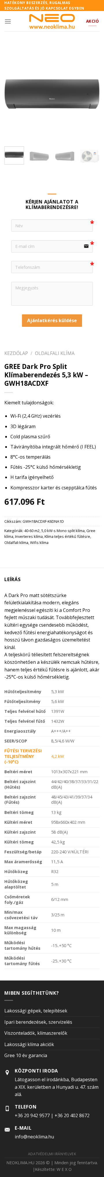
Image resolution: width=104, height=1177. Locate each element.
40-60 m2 (32, 530)
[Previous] (13, 94)
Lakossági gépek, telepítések (35, 1010)
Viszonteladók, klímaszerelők (35, 1033)
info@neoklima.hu (34, 1136)
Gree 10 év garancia (25, 1055)
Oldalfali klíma (55, 353)
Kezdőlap (16, 353)
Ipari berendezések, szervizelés (38, 1022)
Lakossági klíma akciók (29, 1044)
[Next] (90, 94)
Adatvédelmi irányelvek (52, 1153)
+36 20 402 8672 (72, 1115)
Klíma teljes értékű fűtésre (67, 536)
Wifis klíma (39, 542)
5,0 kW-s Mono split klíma (63, 530)
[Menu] (7, 21)
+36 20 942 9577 (32, 1115)
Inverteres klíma (29, 536)
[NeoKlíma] (52, 21)
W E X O (64, 1169)
